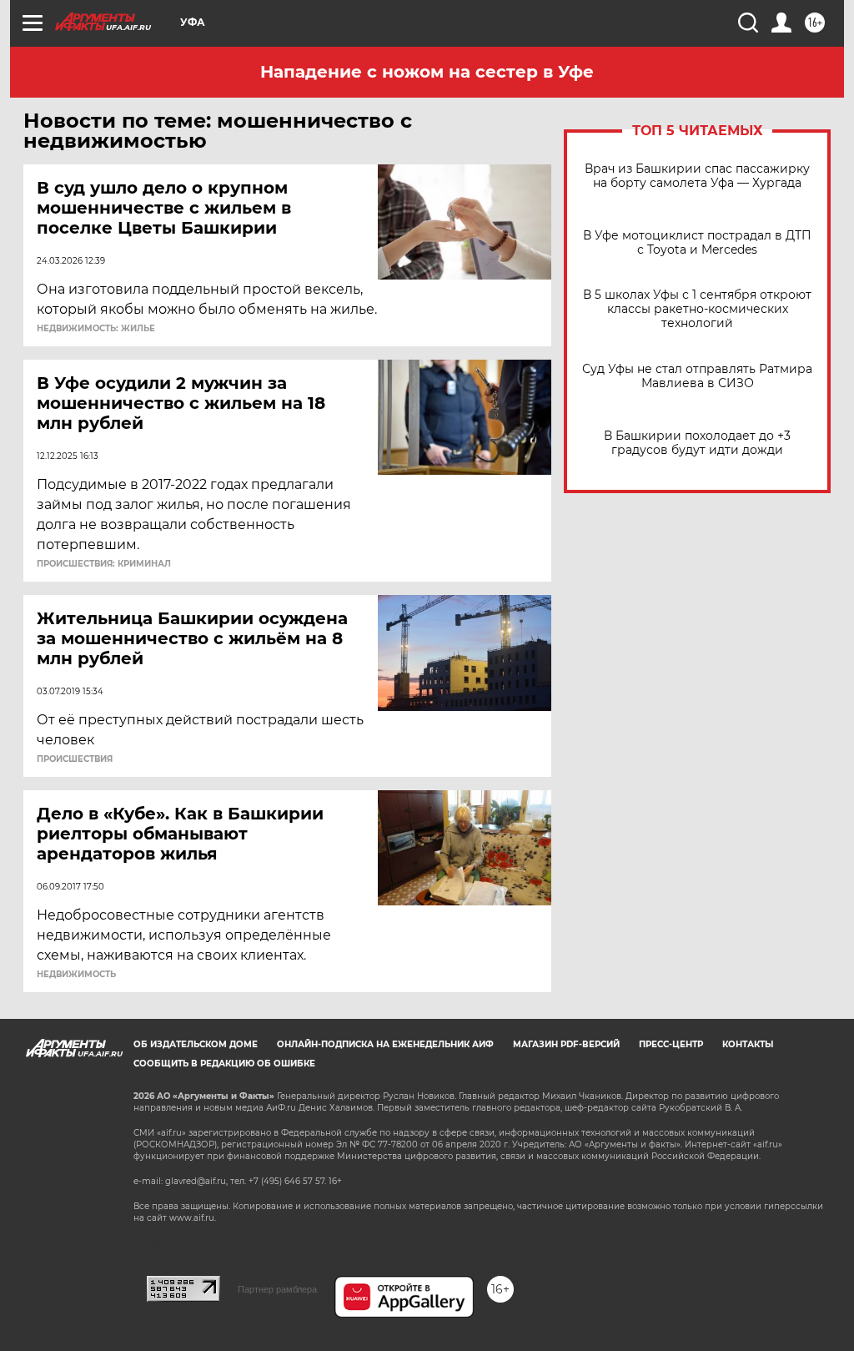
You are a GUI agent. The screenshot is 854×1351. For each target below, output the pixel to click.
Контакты (747, 1044)
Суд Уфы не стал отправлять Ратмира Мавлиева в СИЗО (697, 376)
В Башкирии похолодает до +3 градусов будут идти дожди (697, 443)
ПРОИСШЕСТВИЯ (75, 759)
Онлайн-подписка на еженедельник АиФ (385, 1044)
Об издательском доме (195, 1044)
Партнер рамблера (277, 1289)
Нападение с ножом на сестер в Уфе (427, 72)
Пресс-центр (671, 1044)
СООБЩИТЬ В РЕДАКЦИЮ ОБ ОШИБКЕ (224, 1063)
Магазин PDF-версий (566, 1044)
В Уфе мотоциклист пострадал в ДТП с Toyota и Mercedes (697, 243)
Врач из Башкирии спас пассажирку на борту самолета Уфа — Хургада (697, 176)
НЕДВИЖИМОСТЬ (76, 974)
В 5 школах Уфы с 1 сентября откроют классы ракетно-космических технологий (697, 309)
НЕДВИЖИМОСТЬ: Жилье (96, 329)
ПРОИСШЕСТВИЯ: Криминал (104, 564)
